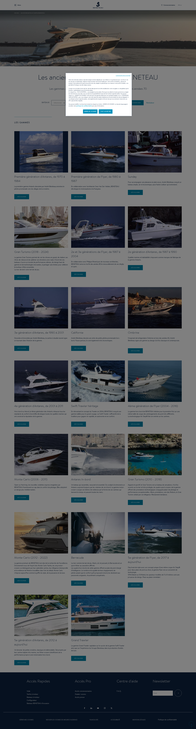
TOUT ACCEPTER (105, 111)
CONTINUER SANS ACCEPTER (123, 75)
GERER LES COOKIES (90, 111)
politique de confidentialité (84, 106)
